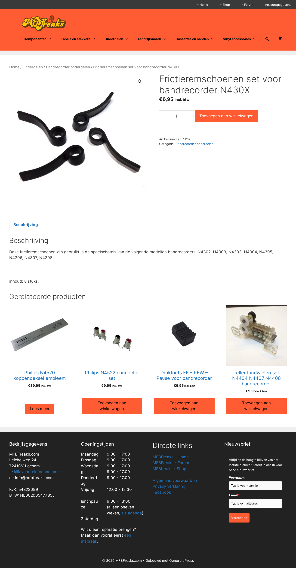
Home (14, 67)
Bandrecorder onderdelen (68, 67)
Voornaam (237, 477)
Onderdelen (114, 39)
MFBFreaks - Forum (171, 462)
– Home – (204, 4)
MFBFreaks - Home (171, 457)
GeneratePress (181, 560)
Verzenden (239, 518)
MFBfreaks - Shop (169, 468)
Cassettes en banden (192, 39)
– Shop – (226, 4)
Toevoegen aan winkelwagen (226, 116)
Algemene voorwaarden (175, 480)
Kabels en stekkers (75, 39)
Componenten (35, 39)
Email (234, 495)
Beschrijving (25, 224)
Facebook (162, 492)
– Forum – (249, 4)
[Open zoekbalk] (267, 39)
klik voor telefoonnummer (37, 471)
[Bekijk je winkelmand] (280, 39)
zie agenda (131, 513)
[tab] (25, 225)
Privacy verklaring (169, 486)
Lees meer (39, 408)
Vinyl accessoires (237, 39)
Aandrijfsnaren (149, 39)
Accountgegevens (278, 4)
